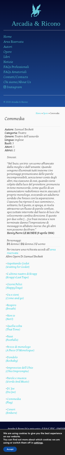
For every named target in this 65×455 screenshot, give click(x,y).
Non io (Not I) (10, 317)
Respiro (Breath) (11, 306)
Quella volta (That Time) (14, 327)
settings (38, 442)
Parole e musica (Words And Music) (17, 379)
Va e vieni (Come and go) (15, 296)
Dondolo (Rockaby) (12, 359)
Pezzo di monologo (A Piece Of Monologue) (20, 348)
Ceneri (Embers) (11, 411)
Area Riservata (13, 42)
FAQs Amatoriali (15, 72)
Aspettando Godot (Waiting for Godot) (17, 265)
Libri (6, 57)
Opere (7, 52)
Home (7, 37)
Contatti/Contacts (15, 77)
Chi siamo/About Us (17, 82)
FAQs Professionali (16, 67)
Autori (7, 47)
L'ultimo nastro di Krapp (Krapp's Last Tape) (21, 275)
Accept (10, 449)
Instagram (14, 87)
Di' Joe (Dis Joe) (11, 390)
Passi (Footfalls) (12, 338)
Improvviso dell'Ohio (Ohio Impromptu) (19, 369)
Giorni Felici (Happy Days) (14, 286)
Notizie (8, 62)
